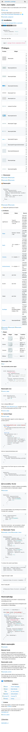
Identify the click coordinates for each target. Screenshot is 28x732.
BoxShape (4, 309)
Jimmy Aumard (14, 693)
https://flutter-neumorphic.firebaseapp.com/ (11, 14)
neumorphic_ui (4, 723)
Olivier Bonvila (14, 689)
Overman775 (14, 696)
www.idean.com (4, 712)
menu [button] (2, 1)
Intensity (4, 257)
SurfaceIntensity (6, 266)
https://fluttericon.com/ (12, 406)
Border (3, 320)
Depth (3, 245)
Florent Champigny (15, 686)
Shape (3, 233)
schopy (12, 698)
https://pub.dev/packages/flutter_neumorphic (12, 23)
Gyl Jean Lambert (15, 691)
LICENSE (9, 706)
